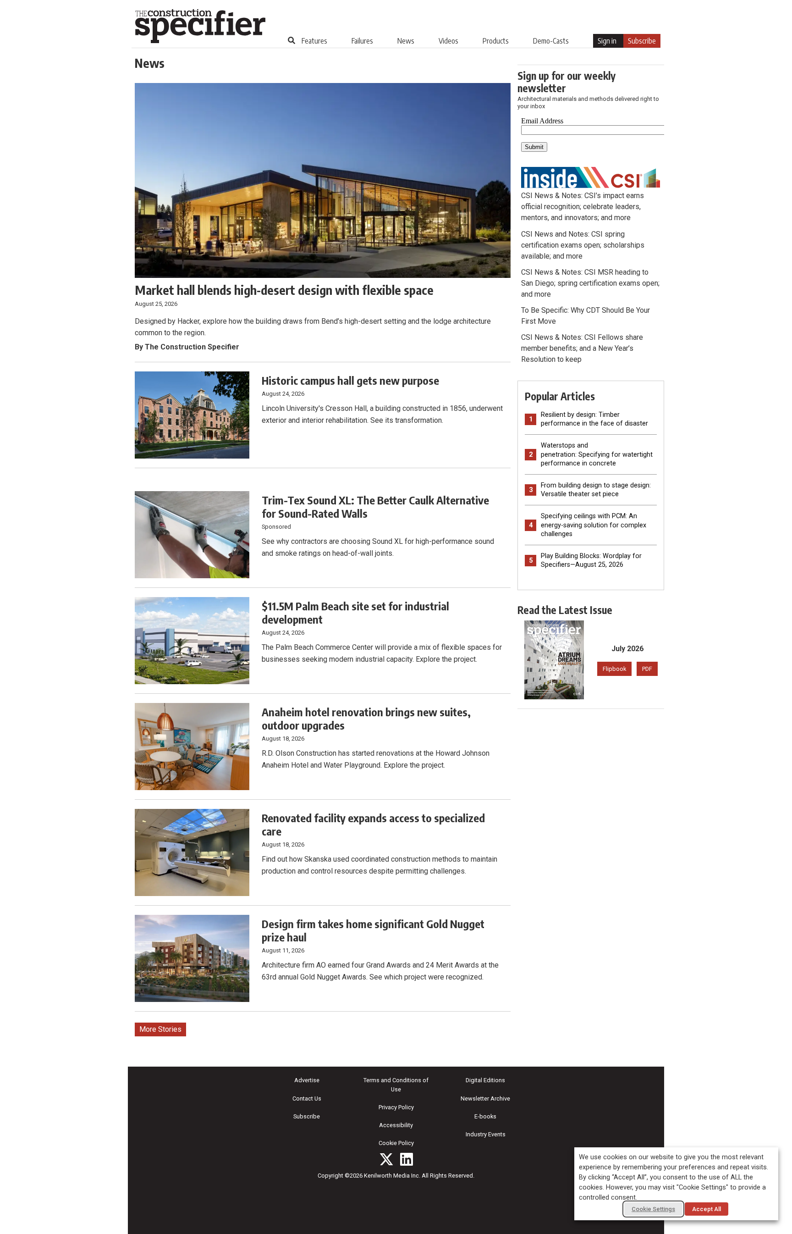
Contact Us (306, 1098)
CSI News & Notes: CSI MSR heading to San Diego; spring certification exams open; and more (590, 283)
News (405, 40)
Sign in (607, 40)
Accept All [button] (706, 1209)
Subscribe (642, 40)
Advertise (306, 1080)
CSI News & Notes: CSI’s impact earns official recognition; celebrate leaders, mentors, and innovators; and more (582, 206)
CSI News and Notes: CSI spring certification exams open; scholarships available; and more (582, 245)
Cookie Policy (396, 1143)
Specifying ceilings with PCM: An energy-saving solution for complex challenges (593, 524)
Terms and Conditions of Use (396, 1084)
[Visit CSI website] (590, 176)
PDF (647, 668)
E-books (485, 1116)
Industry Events (486, 1134)
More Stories (160, 1029)
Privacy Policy (396, 1107)
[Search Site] (291, 40)
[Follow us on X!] (386, 1159)
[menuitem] (314, 40)
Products (496, 40)
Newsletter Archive (485, 1098)
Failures (362, 40)
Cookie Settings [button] (653, 1209)
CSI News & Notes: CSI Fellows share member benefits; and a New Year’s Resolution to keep (582, 348)
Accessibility (396, 1125)
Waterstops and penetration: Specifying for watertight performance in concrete (597, 454)
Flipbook (614, 668)
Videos (448, 40)
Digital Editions (485, 1080)
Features (314, 40)
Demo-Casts (551, 40)
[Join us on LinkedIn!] (406, 1159)
